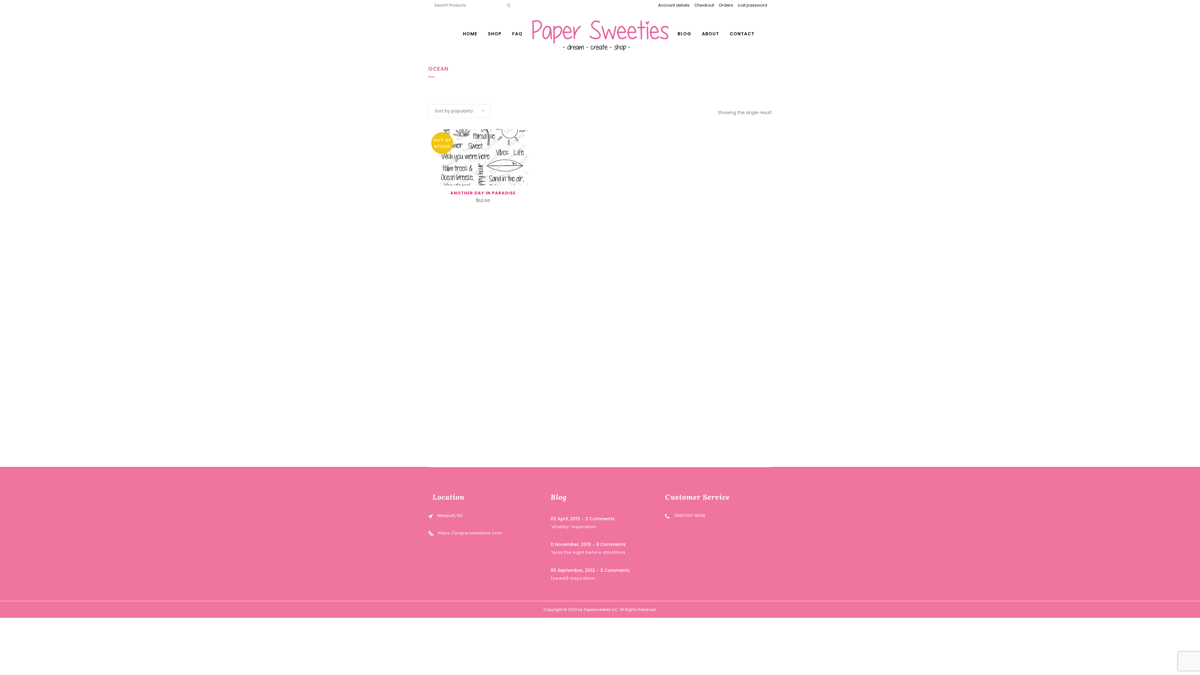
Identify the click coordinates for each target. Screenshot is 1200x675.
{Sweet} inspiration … (575, 578)
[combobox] (459, 111)
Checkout (704, 5)
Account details (674, 5)
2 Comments (600, 519)
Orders (726, 5)
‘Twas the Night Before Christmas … (590, 552)
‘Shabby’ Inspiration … (576, 527)
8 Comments (611, 544)
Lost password (752, 5)
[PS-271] (483, 157)
